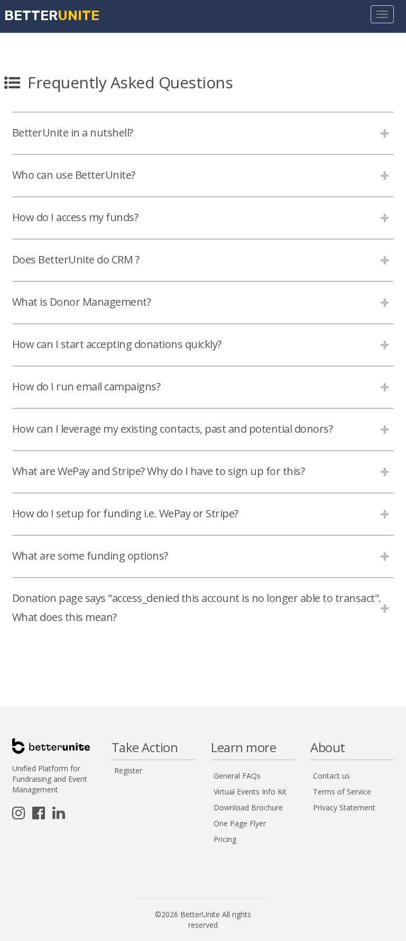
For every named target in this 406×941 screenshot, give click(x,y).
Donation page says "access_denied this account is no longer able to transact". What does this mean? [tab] (196, 607)
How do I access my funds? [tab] (75, 217)
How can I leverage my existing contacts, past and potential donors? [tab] (172, 429)
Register (128, 770)
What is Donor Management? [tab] (81, 302)
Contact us (331, 776)
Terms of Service (342, 792)
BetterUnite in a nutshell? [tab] (72, 132)
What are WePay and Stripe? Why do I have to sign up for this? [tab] (158, 471)
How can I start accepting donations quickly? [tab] (117, 344)
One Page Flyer (240, 823)
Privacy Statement (344, 807)
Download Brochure (248, 807)
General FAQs (237, 776)
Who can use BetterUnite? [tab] (73, 175)
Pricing (225, 839)
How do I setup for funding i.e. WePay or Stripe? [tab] (125, 513)
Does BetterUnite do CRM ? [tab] (76, 259)
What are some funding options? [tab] (90, 556)
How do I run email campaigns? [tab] (86, 386)
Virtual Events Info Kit (250, 792)
